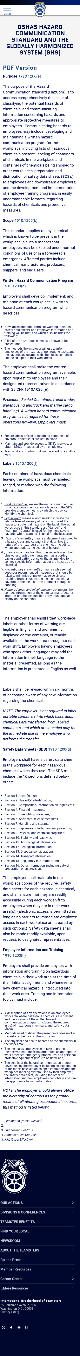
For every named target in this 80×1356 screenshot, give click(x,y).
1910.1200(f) (26, 463)
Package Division (23, 1328)
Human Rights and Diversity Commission (41, 1300)
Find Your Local (14, 1231)
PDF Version (20, 68)
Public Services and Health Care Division (41, 1346)
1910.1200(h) (14, 955)
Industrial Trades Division (29, 1309)
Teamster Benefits (17, 1221)
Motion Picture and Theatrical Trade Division (37, 1318)
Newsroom (10, 1240)
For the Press (10, 1259)
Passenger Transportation (30, 1337)
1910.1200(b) (26, 220)
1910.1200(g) (59, 749)
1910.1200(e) (14, 286)
